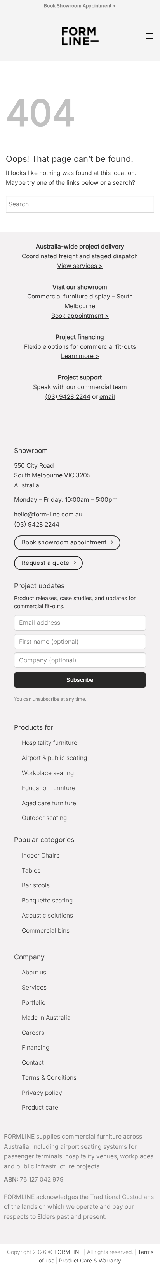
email (107, 396)
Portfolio (33, 1002)
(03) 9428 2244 (67, 396)
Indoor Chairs (40, 855)
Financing (35, 1047)
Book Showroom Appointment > (80, 6)
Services (34, 987)
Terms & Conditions (49, 1077)
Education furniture (48, 788)
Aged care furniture (49, 803)
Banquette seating (47, 900)
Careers (33, 1032)
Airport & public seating (54, 758)
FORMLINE (68, 1252)
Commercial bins (46, 930)
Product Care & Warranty (90, 1260)
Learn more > (80, 356)
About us (34, 972)
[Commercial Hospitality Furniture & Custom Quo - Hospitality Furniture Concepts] (80, 36)
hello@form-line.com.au (48, 514)
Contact (33, 1062)
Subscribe (80, 679)
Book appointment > (80, 315)
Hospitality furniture (49, 742)
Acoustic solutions (47, 915)
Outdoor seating (44, 818)
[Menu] (149, 36)
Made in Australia (46, 1017)
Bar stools (36, 885)
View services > (80, 265)
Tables (31, 870)
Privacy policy (42, 1092)
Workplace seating (48, 773)
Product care (40, 1107)
